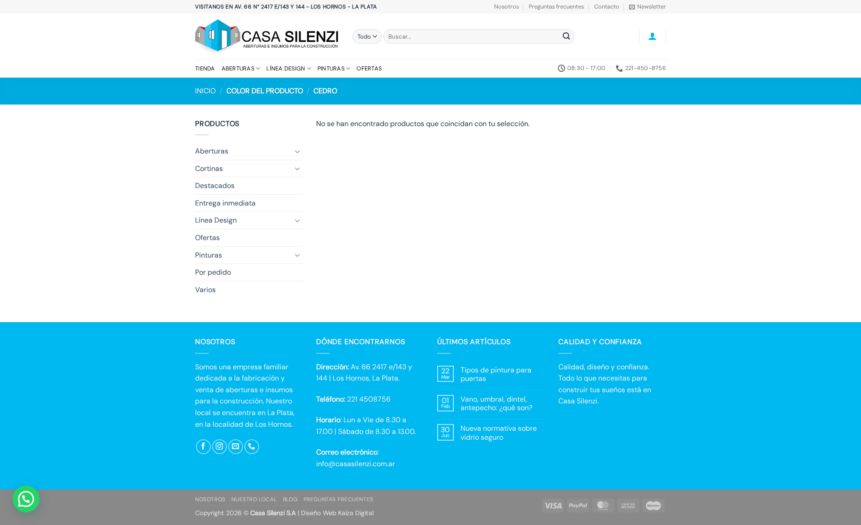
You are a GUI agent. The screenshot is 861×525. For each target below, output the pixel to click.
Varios (205, 289)
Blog (290, 499)
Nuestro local (254, 499)
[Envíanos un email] (235, 446)
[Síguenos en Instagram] (219, 446)
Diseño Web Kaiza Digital (337, 513)
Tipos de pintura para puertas (496, 374)
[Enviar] (566, 36)
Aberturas (238, 68)
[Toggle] (297, 151)
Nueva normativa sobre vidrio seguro (499, 432)
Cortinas (209, 168)
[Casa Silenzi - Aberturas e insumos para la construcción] (267, 36)
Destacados (215, 185)
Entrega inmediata (225, 203)
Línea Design (285, 68)
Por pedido (213, 272)
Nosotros (506, 6)
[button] (647, 6)
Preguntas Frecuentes (339, 499)
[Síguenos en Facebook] (203, 446)
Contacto (606, 6)
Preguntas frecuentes (556, 6)
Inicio (205, 91)
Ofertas (369, 68)
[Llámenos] (251, 446)
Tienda (205, 68)
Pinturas (330, 68)
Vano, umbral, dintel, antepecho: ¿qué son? (496, 403)
